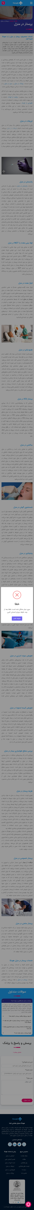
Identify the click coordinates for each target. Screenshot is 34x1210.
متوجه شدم (17, 618)
